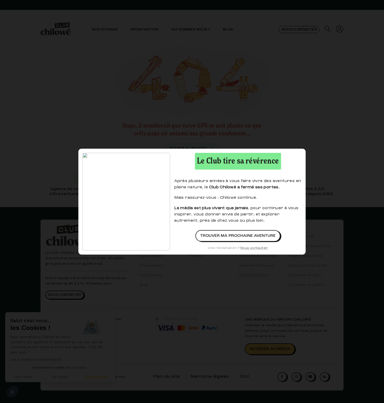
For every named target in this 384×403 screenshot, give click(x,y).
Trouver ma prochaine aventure (238, 236)
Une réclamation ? (238, 248)
